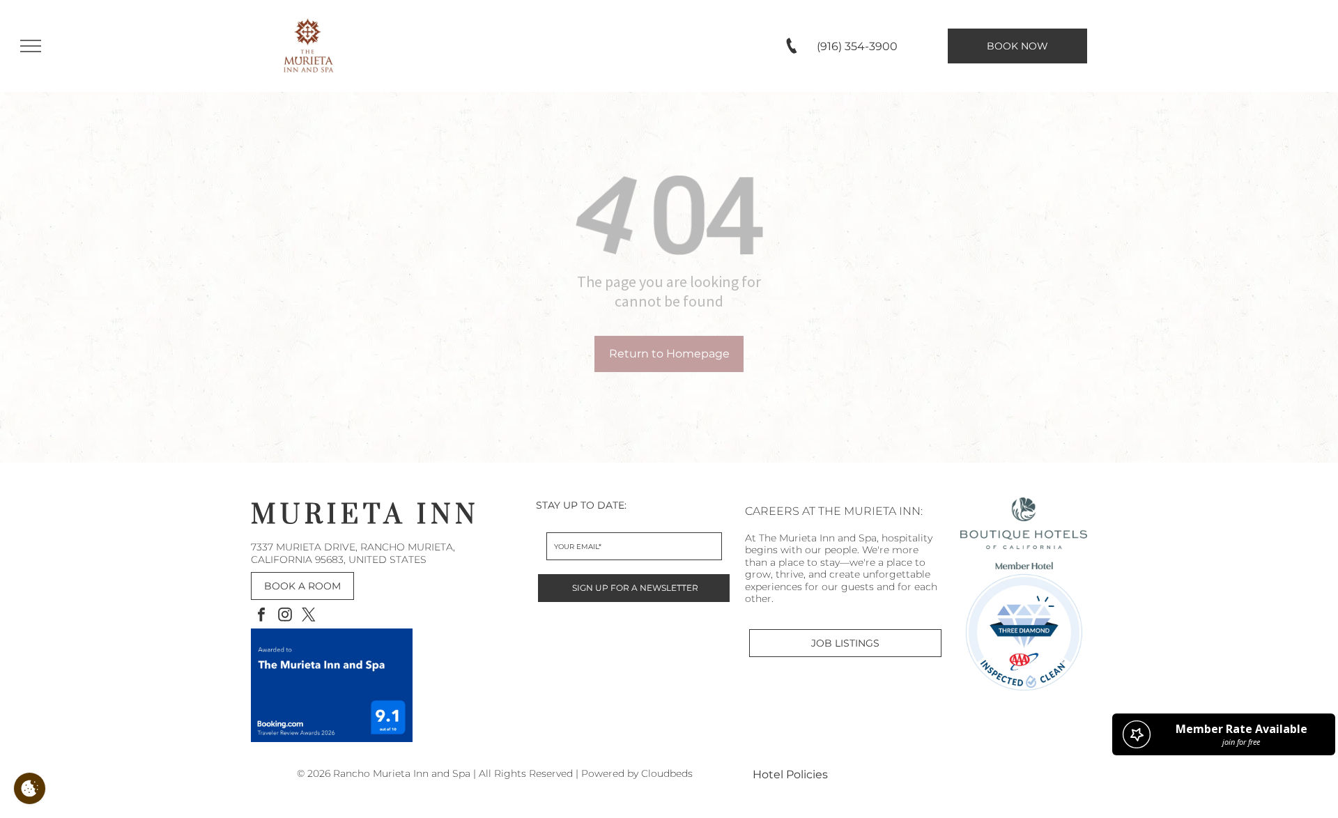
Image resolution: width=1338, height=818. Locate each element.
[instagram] (285, 616)
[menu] (31, 46)
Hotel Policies (790, 774)
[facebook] (261, 616)
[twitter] (308, 616)
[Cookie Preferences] (29, 788)
